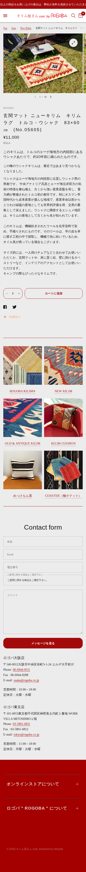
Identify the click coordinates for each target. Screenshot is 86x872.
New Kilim (25, 28)
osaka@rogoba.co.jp (26, 680)
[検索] (73, 15)
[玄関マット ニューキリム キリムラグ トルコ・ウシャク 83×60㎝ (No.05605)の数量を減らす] (7, 293)
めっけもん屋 (22, 495)
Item (13, 28)
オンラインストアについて (33, 784)
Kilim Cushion (63, 443)
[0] (80, 15)
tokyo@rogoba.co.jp (26, 734)
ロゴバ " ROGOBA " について (37, 808)
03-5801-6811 (21, 724)
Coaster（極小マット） (63, 495)
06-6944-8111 (21, 669)
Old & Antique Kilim (22, 443)
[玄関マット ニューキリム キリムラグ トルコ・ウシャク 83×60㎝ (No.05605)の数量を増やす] (19, 293)
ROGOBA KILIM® (23, 391)
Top (5, 28)
